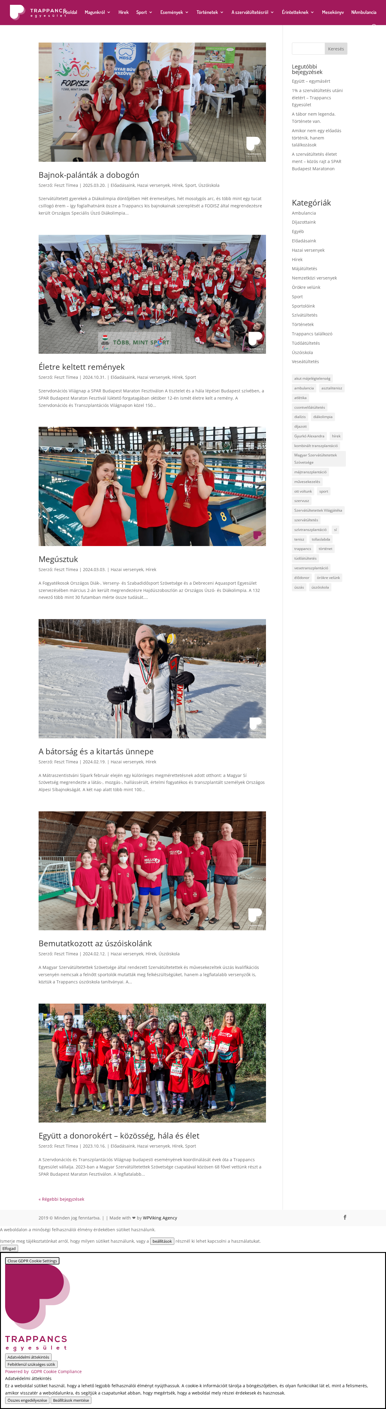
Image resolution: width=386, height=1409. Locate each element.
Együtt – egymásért (311, 81)
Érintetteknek (295, 12)
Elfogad (9, 1248)
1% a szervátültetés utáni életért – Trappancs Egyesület (317, 98)
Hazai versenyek (153, 185)
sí (335, 529)
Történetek (207, 12)
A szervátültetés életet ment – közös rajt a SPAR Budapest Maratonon (316, 161)
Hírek (124, 12)
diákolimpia (323, 416)
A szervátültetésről (250, 12)
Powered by (43, 1371)
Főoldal (70, 12)
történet (325, 548)
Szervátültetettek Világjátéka (318, 510)
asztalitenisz (331, 388)
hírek (336, 436)
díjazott (300, 426)
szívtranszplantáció (310, 529)
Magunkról (95, 12)
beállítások (162, 1241)
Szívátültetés (305, 315)
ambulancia (304, 388)
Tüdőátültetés (306, 343)
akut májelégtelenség (312, 378)
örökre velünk (328, 577)
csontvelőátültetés (309, 407)
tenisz (299, 539)
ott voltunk (303, 491)
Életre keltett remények (82, 366)
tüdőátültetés (305, 558)
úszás (299, 587)
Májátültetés (304, 268)
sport (323, 491)
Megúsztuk (58, 559)
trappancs (302, 548)
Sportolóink (303, 306)
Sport (141, 12)
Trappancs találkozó (312, 334)
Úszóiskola (209, 185)
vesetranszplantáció (311, 567)
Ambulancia (304, 213)
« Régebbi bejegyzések (61, 1199)
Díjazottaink (304, 222)
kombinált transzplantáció (316, 445)
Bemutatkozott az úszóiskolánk (95, 943)
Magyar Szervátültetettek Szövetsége (315, 458)
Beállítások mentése (71, 1400)
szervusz (301, 500)
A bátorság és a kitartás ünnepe (96, 751)
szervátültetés (306, 519)
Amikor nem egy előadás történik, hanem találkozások (316, 138)
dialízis (300, 416)
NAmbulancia (363, 12)
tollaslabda (321, 539)
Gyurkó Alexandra (309, 436)
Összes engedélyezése (27, 1400)
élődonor (301, 577)
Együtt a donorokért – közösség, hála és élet (119, 1135)
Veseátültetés (305, 361)
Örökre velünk (306, 287)
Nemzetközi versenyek (314, 278)
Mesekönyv (333, 12)
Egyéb (298, 231)
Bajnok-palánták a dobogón (89, 174)
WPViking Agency (160, 1218)
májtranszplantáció (310, 471)
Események (171, 12)
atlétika (300, 397)
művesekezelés (307, 481)
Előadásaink (123, 185)
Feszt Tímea (66, 185)
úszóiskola (320, 587)
